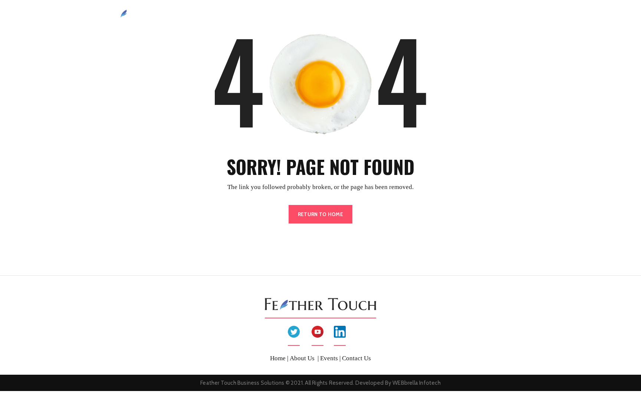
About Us (357, 14)
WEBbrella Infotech (416, 383)
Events (390, 14)
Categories (424, 14)
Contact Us (512, 14)
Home (326, 14)
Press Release (468, 14)
